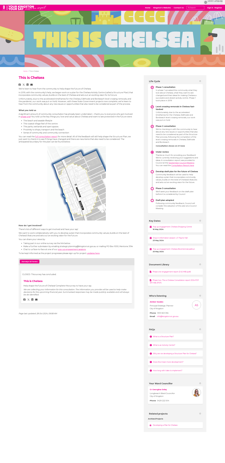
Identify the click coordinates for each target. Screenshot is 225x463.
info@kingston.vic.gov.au (167, 316)
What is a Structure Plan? (163, 337)
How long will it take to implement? (167, 370)
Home (25, 71)
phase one (25, 117)
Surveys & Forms (30, 261)
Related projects (158, 413)
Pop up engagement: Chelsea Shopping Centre (172, 227)
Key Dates (154, 221)
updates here (93, 253)
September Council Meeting (181, 163)
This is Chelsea (32, 281)
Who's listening (157, 296)
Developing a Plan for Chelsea (165, 425)
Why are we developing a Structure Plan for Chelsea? (175, 353)
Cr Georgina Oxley (158, 389)
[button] (20, 84)
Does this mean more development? (168, 362)
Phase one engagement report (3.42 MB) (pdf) (172, 272)
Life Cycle (154, 81)
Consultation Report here (182, 165)
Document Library (159, 264)
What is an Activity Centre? (164, 345)
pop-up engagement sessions (72, 249)
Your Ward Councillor (161, 383)
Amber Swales (156, 302)
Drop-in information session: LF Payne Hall (170, 238)
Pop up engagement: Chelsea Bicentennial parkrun (174, 249)
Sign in (210, 8)
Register (218, 8)
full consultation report (46, 136)
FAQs (152, 329)
